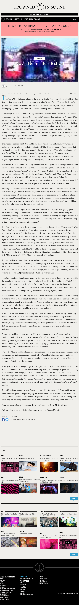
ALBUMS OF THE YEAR (6, 591)
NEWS (1, 582)
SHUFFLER (23, 588)
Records (9, 19)
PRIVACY (42, 580)
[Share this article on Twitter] (6, 419)
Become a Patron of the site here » (23, 419)
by (10, 86)
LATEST (3, 450)
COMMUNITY (3, 594)
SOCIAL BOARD (4, 598)
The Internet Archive (48, 31)
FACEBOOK (23, 584)
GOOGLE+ (22, 583)
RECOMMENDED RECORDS (7, 589)
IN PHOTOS (3, 585)
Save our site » (39, 14)
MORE (73, 498)
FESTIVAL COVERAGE (6, 592)
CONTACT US (23, 577)
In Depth (16, 19)
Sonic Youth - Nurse (25, 534)
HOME (1, 578)
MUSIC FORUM (4, 596)
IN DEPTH (2, 584)
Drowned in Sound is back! (27, 458)
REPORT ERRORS (4, 599)
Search (74, 19)
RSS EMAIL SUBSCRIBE (26, 595)
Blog (31, 19)
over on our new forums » (50, 29)
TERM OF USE (43, 578)
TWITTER (22, 586)
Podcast (37, 19)
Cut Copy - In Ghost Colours (68, 514)
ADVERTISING (43, 582)
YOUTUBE (22, 591)
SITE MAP (3, 580)
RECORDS (2, 587)
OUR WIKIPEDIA (44, 584)
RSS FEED (22, 593)
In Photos (24, 19)
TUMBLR (22, 590)
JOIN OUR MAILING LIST (26, 578)
